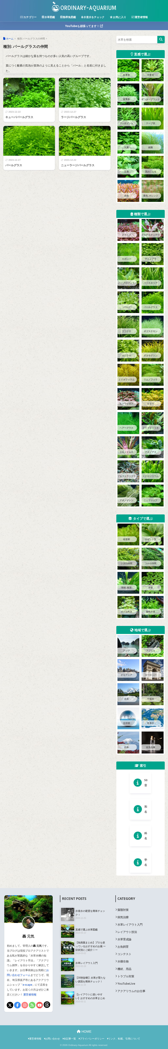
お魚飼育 (123, 946)
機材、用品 (124, 969)
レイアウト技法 (127, 932)
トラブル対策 (125, 976)
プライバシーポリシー (92, 1038)
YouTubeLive (126, 983)
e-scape (27, 984)
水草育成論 (124, 939)
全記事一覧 (70, 1038)
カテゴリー (30, 17)
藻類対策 (123, 910)
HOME (86, 1031)
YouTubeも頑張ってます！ (82, 26)
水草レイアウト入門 (130, 924)
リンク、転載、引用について (124, 1038)
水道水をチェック (94, 17)
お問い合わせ (52, 1038)
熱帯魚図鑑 (69, 17)
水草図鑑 (49, 17)
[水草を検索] (161, 39)
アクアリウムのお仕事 (131, 991)
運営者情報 (141, 17)
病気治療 (123, 917)
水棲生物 (123, 961)
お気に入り (119, 17)
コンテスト (124, 954)
